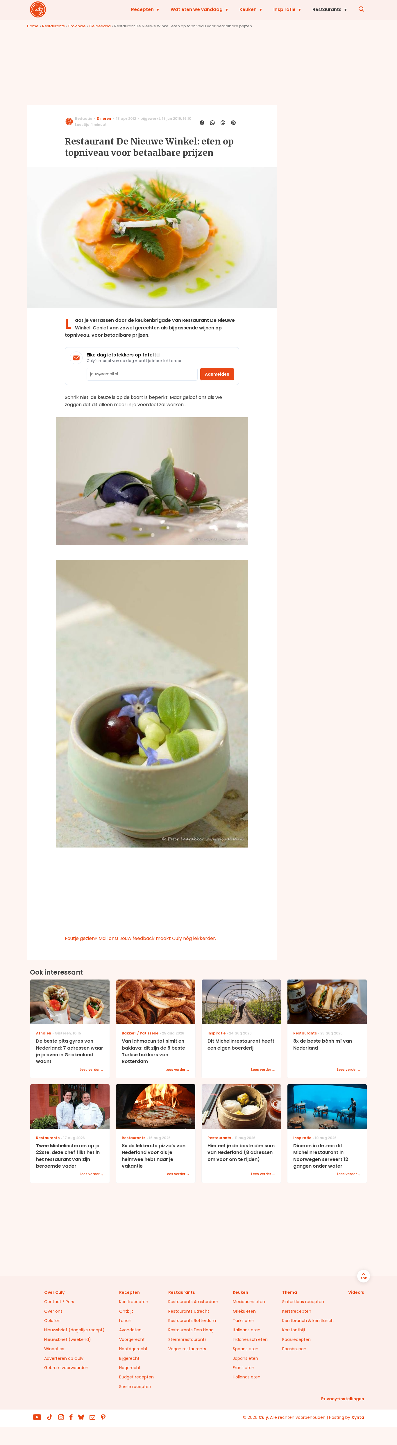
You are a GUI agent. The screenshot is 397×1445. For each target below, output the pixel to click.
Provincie (77, 26)
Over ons (53, 1311)
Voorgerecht (132, 1339)
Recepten (142, 9)
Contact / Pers (59, 1302)
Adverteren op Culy (63, 1358)
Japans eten (245, 1358)
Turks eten (243, 1320)
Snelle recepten (135, 1386)
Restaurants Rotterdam (192, 1320)
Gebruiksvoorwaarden (66, 1368)
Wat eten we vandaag (197, 9)
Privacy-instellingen (342, 1399)
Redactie (83, 118)
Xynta (357, 1417)
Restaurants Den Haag (191, 1330)
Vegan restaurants (187, 1349)
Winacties (54, 1349)
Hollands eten (246, 1377)
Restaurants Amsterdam (193, 1302)
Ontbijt (126, 1311)
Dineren (104, 118)
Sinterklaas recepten (303, 1302)
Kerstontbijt (293, 1330)
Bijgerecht (129, 1358)
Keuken (248, 9)
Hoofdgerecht (133, 1349)
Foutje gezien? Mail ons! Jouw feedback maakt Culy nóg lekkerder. (140, 938)
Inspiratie (284, 9)
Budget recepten (136, 1377)
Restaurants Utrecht (188, 1311)
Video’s (356, 1292)
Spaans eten (245, 1349)
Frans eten (243, 1368)
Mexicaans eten (249, 1302)
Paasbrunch (294, 1349)
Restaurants (326, 9)
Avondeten (130, 1330)
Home (33, 26)
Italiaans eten (246, 1330)
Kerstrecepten (133, 1302)
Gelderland (100, 26)
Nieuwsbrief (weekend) (67, 1339)
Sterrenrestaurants (187, 1339)
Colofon (52, 1320)
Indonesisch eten (250, 1339)
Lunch (125, 1320)
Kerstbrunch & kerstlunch (308, 1320)
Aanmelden (217, 374)
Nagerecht (130, 1368)
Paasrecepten (296, 1339)
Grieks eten (244, 1311)
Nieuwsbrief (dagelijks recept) (74, 1330)
